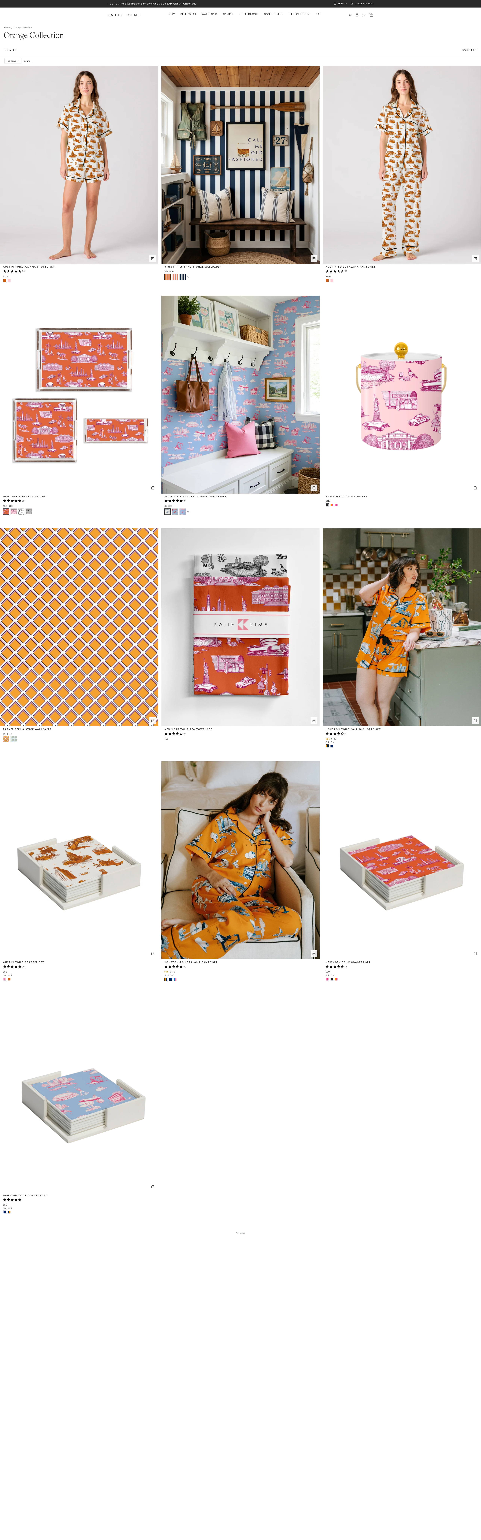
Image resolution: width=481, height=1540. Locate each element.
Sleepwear (188, 14)
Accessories (273, 14)
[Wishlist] (364, 15)
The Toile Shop (299, 14)
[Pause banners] (107, 4)
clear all (28, 61)
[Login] (357, 15)
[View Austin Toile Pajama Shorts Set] (9, 280)
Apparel (228, 14)
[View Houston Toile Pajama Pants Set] (170, 979)
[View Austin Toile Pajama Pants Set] (332, 280)
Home (7, 27)
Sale (319, 14)
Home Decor (249, 14)
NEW (172, 14)
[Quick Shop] (152, 258)
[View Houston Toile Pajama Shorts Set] (332, 746)
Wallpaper (209, 14)
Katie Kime (124, 15)
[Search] (350, 15)
